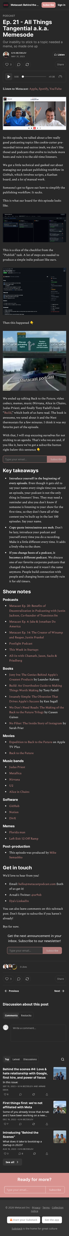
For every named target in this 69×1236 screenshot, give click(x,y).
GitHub (14, 806)
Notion (14, 812)
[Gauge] (60, 76)
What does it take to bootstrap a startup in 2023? (22, 1143)
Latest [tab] (16, 1059)
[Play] (8, 76)
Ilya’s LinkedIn (19, 901)
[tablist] (18, 1015)
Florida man (17, 832)
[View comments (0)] (18, 64)
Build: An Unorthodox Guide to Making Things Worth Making (35, 688)
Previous (14, 991)
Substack (17, 1228)
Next (57, 991)
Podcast (9, 15)
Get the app (52, 1219)
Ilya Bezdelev (19, 53)
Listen (61, 54)
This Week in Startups (23, 649)
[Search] (62, 1059)
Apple (33, 89)
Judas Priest (17, 767)
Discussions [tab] (30, 1059)
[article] (34, 1081)
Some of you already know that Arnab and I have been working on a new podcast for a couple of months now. (26, 1113)
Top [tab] (7, 1059)
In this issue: (10, 1082)
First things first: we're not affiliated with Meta (22, 1105)
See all (10, 1162)
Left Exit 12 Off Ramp (23, 838)
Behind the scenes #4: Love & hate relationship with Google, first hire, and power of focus (25, 1073)
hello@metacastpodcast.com (37, 884)
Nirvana (14, 779)
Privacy (36, 1207)
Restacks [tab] (26, 1015)
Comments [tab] (11, 1015)
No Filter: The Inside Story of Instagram (35, 723)
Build (8, 412)
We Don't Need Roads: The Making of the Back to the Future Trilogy (36, 710)
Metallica (15, 773)
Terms (46, 1207)
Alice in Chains (19, 792)
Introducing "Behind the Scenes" (20, 1135)
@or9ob (36, 895)
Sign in (61, 4)
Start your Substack (25, 1219)
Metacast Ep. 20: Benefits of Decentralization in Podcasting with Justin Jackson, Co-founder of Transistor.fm (37, 611)
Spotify (43, 89)
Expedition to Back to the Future (30, 742)
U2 (11, 785)
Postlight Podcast (20, 643)
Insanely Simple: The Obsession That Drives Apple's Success (33, 699)
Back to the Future (21, 753)
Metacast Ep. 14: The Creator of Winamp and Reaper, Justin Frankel (36, 635)
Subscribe (48, 4)
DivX (12, 818)
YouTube (55, 89)
